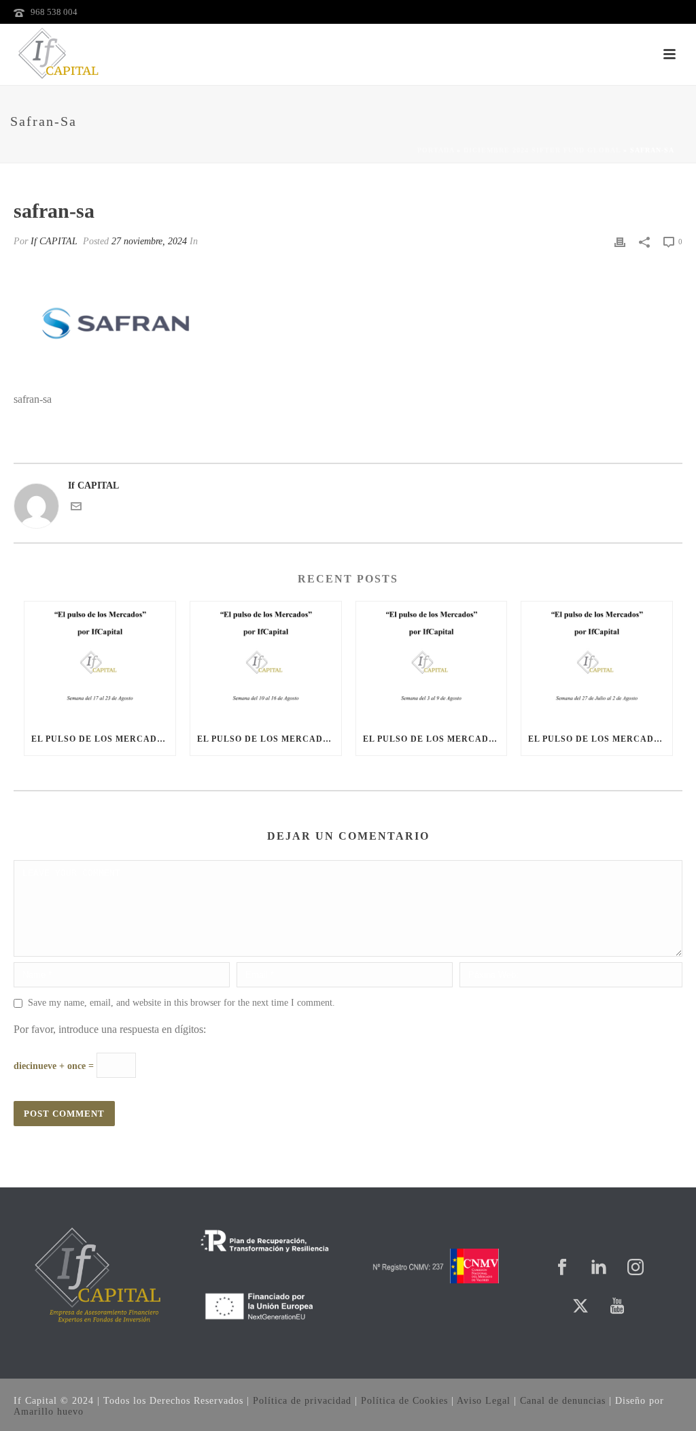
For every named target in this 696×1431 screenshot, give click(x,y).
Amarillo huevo (49, 1412)
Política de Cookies (404, 1401)
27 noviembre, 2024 (149, 241)
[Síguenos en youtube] (617, 1307)
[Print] (619, 241)
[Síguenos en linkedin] (599, 1268)
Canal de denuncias (563, 1401)
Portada (435, 150)
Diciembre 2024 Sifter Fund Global (542, 150)
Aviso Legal (483, 1401)
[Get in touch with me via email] (76, 509)
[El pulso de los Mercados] (99, 662)
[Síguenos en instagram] (635, 1268)
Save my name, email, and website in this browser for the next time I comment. (181, 1003)
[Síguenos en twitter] (580, 1307)
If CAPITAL (54, 241)
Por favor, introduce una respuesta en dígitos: (110, 1029)
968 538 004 (54, 12)
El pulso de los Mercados (100, 739)
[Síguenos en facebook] (562, 1268)
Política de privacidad (302, 1401)
